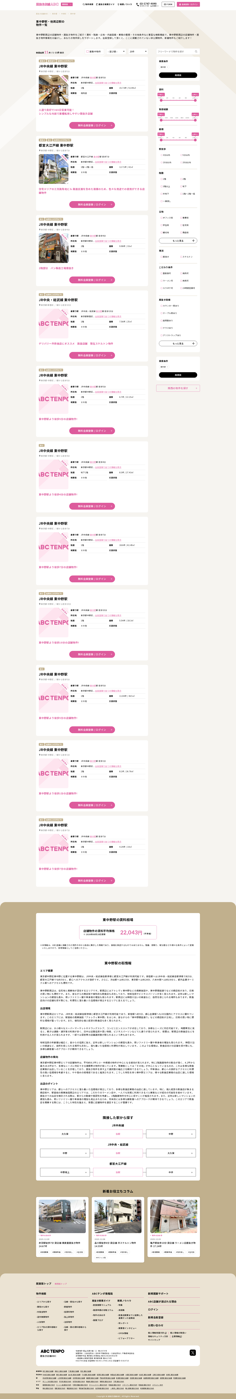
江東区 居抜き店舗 (159, 1375)
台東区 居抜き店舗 (172, 1375)
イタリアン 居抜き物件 (129, 1385)
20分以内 (187, 162)
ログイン (153, 1309)
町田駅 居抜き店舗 (179, 1378)
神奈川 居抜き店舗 (61, 1371)
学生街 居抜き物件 (65, 1381)
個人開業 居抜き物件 (132, 1388)
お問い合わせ (155, 1325)
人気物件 (41, 1322)
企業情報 (176, 1336)
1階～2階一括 (189, 193)
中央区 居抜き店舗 (49, 1375)
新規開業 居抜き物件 (147, 1388)
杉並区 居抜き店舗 (145, 1375)
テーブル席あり (170, 313)
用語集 (122, 1310)
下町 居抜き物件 (118, 1381)
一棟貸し (167, 201)
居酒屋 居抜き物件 (49, 1385)
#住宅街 (80, 1252)
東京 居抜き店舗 (48, 1371)
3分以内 (166, 155)
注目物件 (68, 1322)
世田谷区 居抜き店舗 (117, 1375)
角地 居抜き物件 (48, 1388)
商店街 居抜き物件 (92, 1381)
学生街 (166, 225)
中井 (171, 1172)
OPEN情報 (123, 1333)
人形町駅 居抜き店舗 (64, 1378)
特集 (121, 1305)
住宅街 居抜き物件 (79, 1381)
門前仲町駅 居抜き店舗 (107, 1378)
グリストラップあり (172, 335)
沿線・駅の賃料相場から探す (75, 1328)
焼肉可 (186, 273)
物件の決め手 (99, 1315)
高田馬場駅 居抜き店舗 (151, 1378)
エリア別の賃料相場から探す (47, 1328)
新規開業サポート (158, 1293)
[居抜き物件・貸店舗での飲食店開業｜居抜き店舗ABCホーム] (47, 4)
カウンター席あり (171, 305)
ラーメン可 (168, 280)
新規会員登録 (155, 1317)
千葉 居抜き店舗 (73, 1371)
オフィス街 (168, 217)
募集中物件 (95, 51)
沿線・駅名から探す (73, 1301)
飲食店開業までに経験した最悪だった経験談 (131, 1316)
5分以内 (186, 155)
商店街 (186, 232)
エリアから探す (44, 1301)
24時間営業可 (189, 288)
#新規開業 (44, 1252)
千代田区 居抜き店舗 (88, 1375)
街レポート (124, 1323)
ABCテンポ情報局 (102, 1293)
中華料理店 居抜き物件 (80, 1385)
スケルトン (188, 256)
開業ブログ (98, 1320)
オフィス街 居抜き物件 (50, 1381)
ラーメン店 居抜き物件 (63, 1385)
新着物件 (68, 1306)
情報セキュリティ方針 (158, 1336)
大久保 (65, 1133)
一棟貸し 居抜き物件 (117, 1388)
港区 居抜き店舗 (61, 1375)
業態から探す (43, 1306)
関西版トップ (61, 1283)
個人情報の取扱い (178, 1332)
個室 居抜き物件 (72, 1388)
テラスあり (168, 327)
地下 (185, 186)
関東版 (65, 4)
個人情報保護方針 (156, 1332)
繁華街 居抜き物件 (106, 1381)
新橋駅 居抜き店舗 (122, 1378)
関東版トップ (43, 1283)
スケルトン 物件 (157, 1385)
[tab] (52, 102)
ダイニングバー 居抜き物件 (98, 1385)
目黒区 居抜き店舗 (103, 1375)
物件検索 (41, 1293)
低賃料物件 (69, 1311)
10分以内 (167, 162)
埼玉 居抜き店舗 (85, 1371)
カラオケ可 (168, 288)
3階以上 (166, 186)
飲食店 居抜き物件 (145, 1385)
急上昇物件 (69, 1316)
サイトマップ (154, 1339)
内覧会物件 (42, 1311)
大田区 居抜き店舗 (131, 1375)
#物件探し (69, 1252)
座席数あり (168, 320)
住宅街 (186, 225)
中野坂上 (65, 1172)
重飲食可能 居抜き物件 (86, 1388)
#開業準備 (56, 1252)
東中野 (93, 77)
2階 (184, 179)
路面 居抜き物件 (60, 1388)
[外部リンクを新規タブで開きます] (193, 1356)
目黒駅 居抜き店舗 (166, 1378)
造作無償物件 (43, 1316)
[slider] (161, 100)
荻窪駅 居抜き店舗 (136, 1378)
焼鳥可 (186, 280)
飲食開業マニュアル (102, 1305)
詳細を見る (53, 90)
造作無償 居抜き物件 (102, 1388)
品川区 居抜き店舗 (74, 1375)
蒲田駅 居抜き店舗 (92, 1378)
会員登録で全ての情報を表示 (108, 82)
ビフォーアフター (127, 1338)
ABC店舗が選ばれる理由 (162, 1301)
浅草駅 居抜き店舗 (79, 1378)
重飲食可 (167, 273)
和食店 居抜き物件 (115, 1385)
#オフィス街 (101, 1257)
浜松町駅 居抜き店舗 (49, 1378)
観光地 (166, 232)
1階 (164, 179)
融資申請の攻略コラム (103, 1310)
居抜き (166, 256)
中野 (171, 1133)
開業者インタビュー (128, 1328)
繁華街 (186, 217)
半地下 (166, 193)
